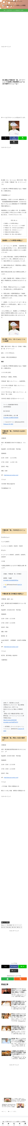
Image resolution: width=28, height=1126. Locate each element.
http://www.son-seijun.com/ (11, 475)
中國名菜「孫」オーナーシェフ (15, 925)
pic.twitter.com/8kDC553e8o (10, 417)
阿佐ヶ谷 (20, 927)
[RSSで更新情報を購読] (20, 978)
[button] (14, 142)
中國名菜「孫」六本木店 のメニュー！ (13, 230)
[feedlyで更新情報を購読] (7, 978)
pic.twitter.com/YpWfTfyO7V (10, 722)
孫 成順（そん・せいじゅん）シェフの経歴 (14, 225)
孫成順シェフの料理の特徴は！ (11, 223)
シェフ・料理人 (6, 922)
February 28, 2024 (8, 424)
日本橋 (14, 927)
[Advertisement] (14, 29)
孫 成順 (9, 927)
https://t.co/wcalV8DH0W (10, 720)
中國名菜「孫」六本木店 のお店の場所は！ (14, 227)
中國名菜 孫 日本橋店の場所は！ (12, 232)
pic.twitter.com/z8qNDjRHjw (10, 580)
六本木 (4, 927)
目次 (12, 220)
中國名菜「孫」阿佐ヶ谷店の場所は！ (13, 234)
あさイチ (4, 925)
